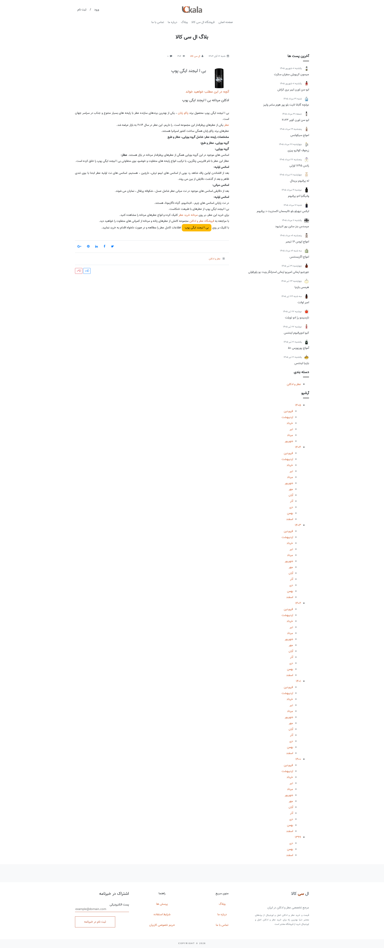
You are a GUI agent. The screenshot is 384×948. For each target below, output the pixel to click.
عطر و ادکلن (294, 384)
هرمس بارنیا (302, 287)
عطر (226, 125)
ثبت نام (81, 9)
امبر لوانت (303, 302)
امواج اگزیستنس (299, 256)
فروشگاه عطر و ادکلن (201, 221)
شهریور (289, 441)
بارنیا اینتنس (301, 363)
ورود (96, 9)
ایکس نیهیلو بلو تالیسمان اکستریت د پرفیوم (283, 211)
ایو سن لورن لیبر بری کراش (293, 89)
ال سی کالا (195, 56)
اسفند (289, 519)
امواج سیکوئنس (299, 135)
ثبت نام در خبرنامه (95, 921)
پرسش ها (162, 904)
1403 (298, 525)
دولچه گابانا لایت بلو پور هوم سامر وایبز (286, 104)
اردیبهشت (287, 417)
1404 (298, 447)
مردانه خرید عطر (188, 215)
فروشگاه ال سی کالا (203, 22)
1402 (298, 603)
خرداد (290, 423)
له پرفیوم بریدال (299, 180)
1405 (298, 405)
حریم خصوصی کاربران (162, 925)
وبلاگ (184, 22)
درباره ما (172, 22)
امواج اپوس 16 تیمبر (297, 241)
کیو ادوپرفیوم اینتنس (296, 332)
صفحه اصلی (225, 22)
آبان (291, 495)
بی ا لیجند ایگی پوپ (188, 70)
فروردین (288, 411)
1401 (298, 681)
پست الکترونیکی (119, 904)
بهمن (290, 513)
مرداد (290, 435)
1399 (298, 837)
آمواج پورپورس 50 (298, 348)
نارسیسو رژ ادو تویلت (297, 317)
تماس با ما (157, 22)
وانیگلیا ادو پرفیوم (298, 196)
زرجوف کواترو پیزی (298, 150)
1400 (298, 759)
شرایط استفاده (162, 914)
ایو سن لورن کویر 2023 (295, 120)
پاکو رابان (183, 113)
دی (291, 507)
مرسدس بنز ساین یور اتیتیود (292, 226)
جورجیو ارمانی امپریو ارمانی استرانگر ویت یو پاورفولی (278, 272)
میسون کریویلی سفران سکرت (291, 74)
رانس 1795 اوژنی (299, 165)
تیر (291, 429)
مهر (291, 489)
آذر (291, 501)
